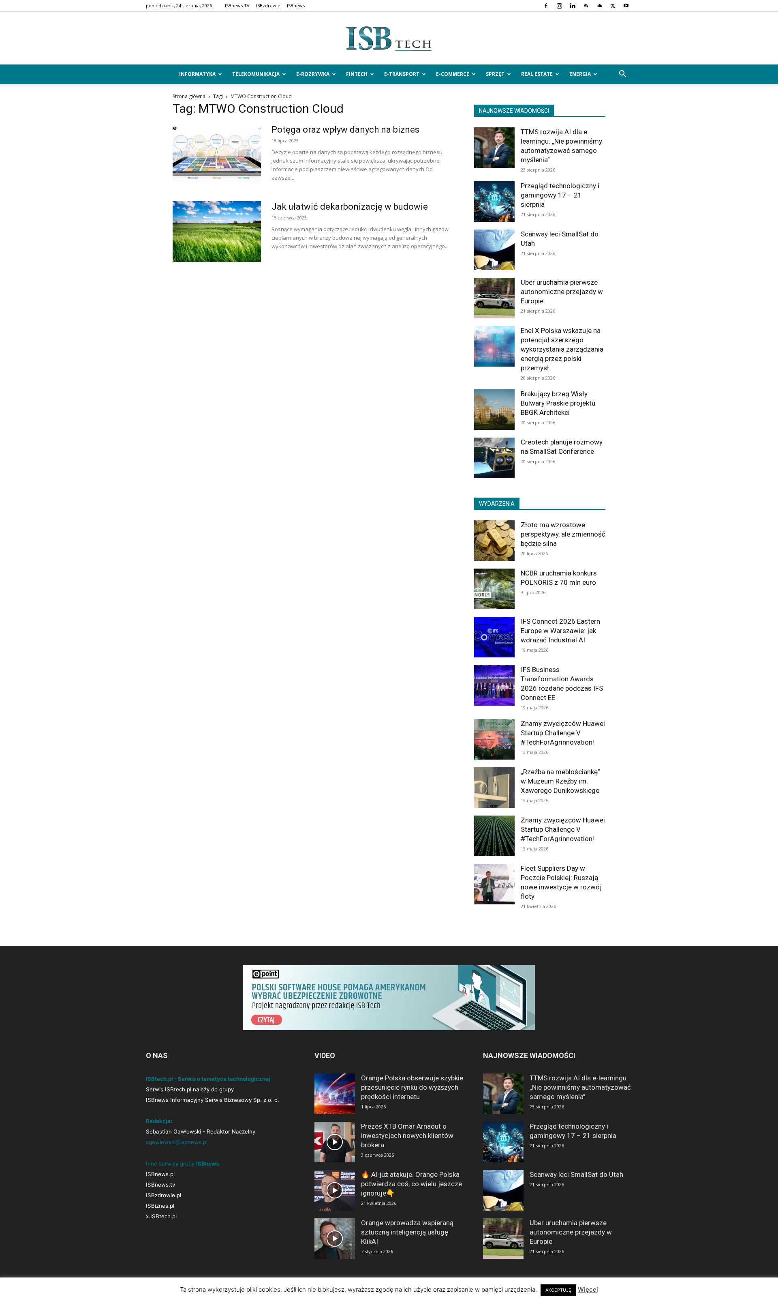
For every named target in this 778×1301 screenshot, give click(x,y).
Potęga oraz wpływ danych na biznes (345, 130)
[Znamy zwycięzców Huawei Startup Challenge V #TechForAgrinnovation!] (494, 739)
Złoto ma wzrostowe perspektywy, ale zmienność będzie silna (563, 534)
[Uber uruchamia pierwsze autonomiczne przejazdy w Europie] (494, 298)
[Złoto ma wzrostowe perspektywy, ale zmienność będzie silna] (494, 540)
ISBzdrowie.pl (163, 1195)
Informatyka (197, 74)
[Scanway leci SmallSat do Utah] (494, 250)
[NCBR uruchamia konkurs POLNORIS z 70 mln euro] (494, 589)
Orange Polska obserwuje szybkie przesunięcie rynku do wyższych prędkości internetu (412, 1087)
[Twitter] (613, 5)
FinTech (357, 74)
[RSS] (586, 5)
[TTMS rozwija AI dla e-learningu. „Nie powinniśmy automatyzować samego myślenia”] (494, 147)
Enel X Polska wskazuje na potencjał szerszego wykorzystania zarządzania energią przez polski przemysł (562, 349)
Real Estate (537, 74)
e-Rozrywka (312, 74)
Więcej (588, 1289)
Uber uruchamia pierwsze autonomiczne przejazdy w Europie (562, 291)
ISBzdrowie (268, 5)
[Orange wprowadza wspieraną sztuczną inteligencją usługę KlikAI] (334, 1238)
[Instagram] (559, 5)
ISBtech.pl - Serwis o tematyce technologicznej (208, 1079)
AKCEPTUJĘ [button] (558, 1290)
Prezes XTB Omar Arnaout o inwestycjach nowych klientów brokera (407, 1135)
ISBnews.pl (160, 1174)
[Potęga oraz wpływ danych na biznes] (217, 154)
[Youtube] (626, 5)
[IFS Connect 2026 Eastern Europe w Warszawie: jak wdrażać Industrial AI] (494, 637)
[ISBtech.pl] (389, 38)
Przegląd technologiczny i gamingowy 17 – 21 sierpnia (560, 195)
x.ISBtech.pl (161, 1216)
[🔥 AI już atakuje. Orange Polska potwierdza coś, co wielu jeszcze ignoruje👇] (334, 1190)
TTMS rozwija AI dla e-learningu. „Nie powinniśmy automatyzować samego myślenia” (580, 1087)
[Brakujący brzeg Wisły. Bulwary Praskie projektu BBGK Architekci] (494, 409)
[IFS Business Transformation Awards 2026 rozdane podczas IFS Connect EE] (494, 685)
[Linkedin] (572, 5)
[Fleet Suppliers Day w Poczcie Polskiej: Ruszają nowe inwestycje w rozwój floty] (494, 884)
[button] (622, 75)
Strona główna (189, 96)
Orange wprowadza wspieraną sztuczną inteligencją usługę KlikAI (407, 1232)
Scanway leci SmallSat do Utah (576, 1174)
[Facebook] (546, 5)
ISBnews (296, 5)
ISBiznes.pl (160, 1205)
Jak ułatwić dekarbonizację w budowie (349, 207)
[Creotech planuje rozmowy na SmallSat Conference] (494, 458)
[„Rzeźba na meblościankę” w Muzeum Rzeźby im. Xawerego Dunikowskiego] (494, 787)
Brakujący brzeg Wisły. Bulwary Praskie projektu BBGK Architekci (558, 403)
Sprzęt (495, 74)
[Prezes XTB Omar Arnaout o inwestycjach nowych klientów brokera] (334, 1142)
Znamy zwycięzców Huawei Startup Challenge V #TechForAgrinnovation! (563, 732)
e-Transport (401, 74)
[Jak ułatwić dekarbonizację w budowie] (217, 231)
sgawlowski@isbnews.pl (176, 1142)
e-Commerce (452, 74)
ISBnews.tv (160, 1184)
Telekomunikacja (256, 74)
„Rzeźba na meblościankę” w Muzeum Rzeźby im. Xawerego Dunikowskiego (560, 781)
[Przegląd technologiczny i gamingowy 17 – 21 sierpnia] (494, 201)
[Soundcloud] (599, 5)
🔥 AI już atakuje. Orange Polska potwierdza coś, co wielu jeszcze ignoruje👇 (411, 1183)
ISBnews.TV (237, 5)
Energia (580, 74)
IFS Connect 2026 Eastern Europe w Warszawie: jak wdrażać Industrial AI (560, 630)
